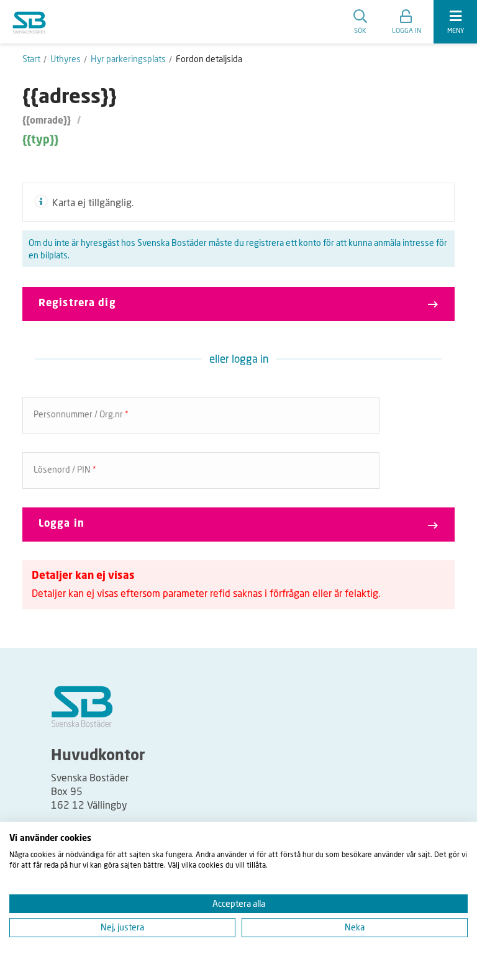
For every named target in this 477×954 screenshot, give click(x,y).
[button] (406, 21)
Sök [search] (360, 30)
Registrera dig (77, 304)
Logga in (61, 524)
